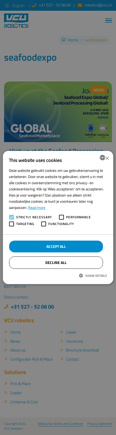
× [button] (107, 157)
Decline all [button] (56, 262)
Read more (36, 207)
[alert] (58, 217)
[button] (58, 275)
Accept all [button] (56, 246)
